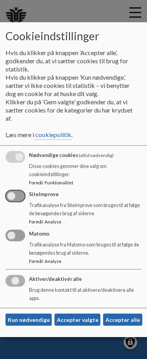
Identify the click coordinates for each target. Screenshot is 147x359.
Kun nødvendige (29, 319)
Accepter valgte (77, 319)
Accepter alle (122, 319)
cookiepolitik (53, 134)
